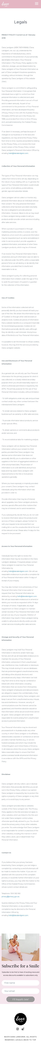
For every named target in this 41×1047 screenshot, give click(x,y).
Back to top (30, 1040)
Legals (19, 1040)
